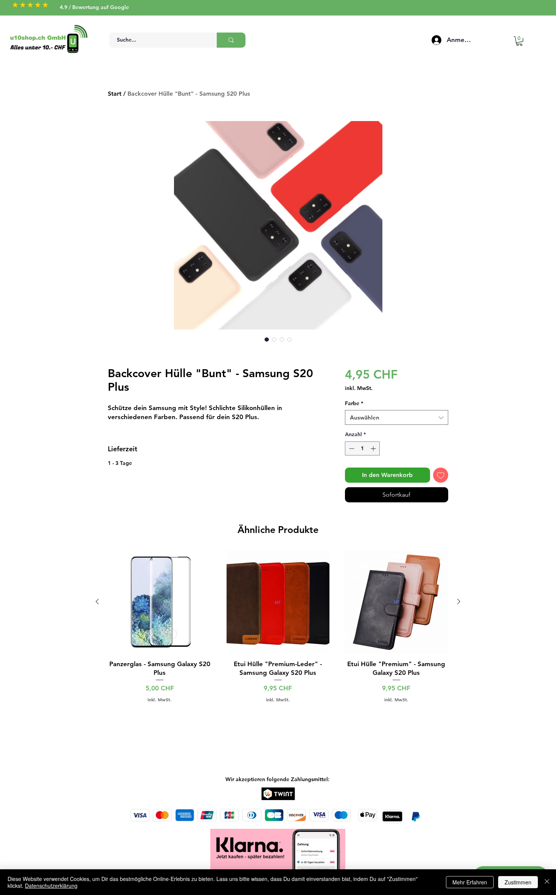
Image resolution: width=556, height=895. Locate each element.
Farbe (354, 403)
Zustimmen (518, 882)
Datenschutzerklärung (51, 885)
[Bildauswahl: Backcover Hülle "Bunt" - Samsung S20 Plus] (266, 339)
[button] (519, 41)
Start (114, 93)
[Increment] (374, 448)
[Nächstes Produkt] (458, 601)
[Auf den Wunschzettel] (440, 475)
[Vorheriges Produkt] (97, 601)
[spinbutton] (362, 448)
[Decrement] (351, 448)
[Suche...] (231, 40)
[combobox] (396, 417)
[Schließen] (546, 882)
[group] (278, 626)
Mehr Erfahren (469, 882)
